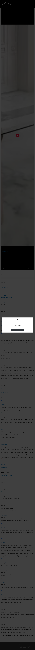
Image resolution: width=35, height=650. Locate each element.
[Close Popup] (32, 318)
